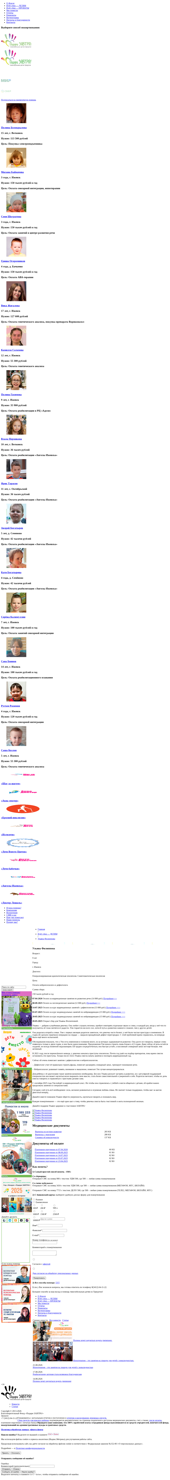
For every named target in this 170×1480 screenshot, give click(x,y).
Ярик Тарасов (9, 483)
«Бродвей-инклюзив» (13, 817)
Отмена (16, 1469)
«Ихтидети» (8, 834)
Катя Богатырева (11, 572)
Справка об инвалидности (47, 1137)
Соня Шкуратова (11, 216)
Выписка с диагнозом (45, 1134)
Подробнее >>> (113, 1007)
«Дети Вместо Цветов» (14, 851)
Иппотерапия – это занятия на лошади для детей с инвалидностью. (103, 1360)
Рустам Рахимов (10, 705)
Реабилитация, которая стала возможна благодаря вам (57, 1374)
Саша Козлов (9, 750)
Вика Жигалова (10, 305)
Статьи (65, 1320)
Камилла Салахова (12, 350)
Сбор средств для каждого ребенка (33, 1420)
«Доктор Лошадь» (11, 902)
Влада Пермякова (11, 439)
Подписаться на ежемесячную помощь (18, 100)
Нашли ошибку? (28, 1472)
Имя (34, 1225)
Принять (5, 1453)
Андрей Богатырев (12, 528)
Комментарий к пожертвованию (47, 1247)
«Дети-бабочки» (10, 868)
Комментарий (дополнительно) (15, 1466)
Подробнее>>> (110, 998)
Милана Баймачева (12, 172)
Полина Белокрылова (14, 127)
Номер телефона (45, 1240)
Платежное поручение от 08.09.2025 (51, 1152)
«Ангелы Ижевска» (12, 885)
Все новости (55, 1320)
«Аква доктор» (9, 800)
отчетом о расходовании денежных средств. (87, 1418)
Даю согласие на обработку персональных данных (55, 1273)
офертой (46, 1264)
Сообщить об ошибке (10, 1472)
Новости (16, 1404)
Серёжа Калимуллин (13, 617)
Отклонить (15, 1453)
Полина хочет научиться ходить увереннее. (92, 1340)
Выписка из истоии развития (48, 1131)
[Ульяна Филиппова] (42, 1110)
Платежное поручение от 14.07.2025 (51, 1155)
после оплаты (155, 1420)
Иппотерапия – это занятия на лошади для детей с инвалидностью (63, 1367)
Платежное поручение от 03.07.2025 (51, 1158)
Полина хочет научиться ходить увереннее (52, 1381)
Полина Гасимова (11, 394)
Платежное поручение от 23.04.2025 (51, 1161)
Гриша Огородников (13, 261)
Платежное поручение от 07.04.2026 (51, 1149)
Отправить (6, 1469)
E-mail (35, 1235)
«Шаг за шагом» (10, 783)
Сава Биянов (8, 661)
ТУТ (58, 1283)
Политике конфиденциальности (30, 1448)
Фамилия (37, 1230)
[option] (6, 72)
